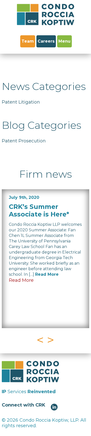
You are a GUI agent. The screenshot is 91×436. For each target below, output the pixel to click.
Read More (47, 274)
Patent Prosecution (24, 141)
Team (27, 41)
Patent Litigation (21, 102)
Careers (46, 41)
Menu (64, 41)
